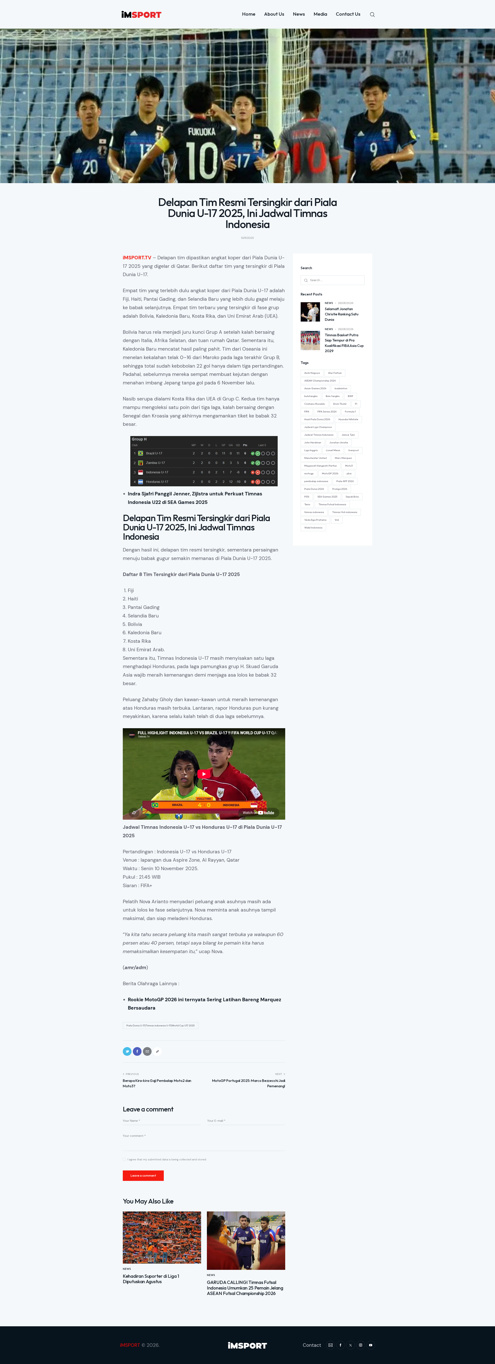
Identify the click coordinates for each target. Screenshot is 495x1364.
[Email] (147, 1051)
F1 (356, 403)
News (127, 1269)
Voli (337, 519)
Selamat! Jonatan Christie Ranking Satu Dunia (341, 314)
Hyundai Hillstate (348, 419)
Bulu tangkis (333, 396)
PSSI (306, 496)
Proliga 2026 (339, 488)
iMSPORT (130, 1345)
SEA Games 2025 (327, 496)
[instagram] (360, 1345)
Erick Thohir (340, 403)
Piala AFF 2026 (345, 481)
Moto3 (349, 465)
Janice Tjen (348, 434)
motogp (309, 473)
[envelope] (330, 1345)
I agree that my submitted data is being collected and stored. (167, 1159)
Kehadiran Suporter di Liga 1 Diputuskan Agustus (151, 1279)
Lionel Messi (333, 450)
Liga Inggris (311, 450)
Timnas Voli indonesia (344, 512)
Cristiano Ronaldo (314, 403)
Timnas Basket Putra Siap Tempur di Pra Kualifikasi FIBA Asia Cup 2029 (344, 343)
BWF (350, 396)
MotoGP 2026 (330, 473)
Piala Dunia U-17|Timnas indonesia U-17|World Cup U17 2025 (160, 1025)
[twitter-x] (350, 1345)
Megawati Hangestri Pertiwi (320, 465)
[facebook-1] (340, 1345)
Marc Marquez (343, 457)
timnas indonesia (314, 512)
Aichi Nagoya (312, 372)
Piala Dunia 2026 (314, 488)
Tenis (307, 504)
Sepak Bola (352, 496)
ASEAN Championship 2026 (320, 380)
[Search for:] (332, 280)
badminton (341, 388)
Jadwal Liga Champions (318, 426)
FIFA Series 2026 (327, 411)
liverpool (353, 450)
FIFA (306, 411)
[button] (157, 1051)
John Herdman (312, 442)
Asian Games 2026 (315, 388)
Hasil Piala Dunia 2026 (317, 419)
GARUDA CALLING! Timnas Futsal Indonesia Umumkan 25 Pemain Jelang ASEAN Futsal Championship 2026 (245, 1287)
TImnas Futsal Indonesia (332, 504)
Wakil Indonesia (313, 527)
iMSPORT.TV (137, 257)
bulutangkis (310, 396)
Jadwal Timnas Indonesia (318, 434)
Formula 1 (350, 411)
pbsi (349, 473)
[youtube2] (370, 1345)
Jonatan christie (338, 442)
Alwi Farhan (335, 372)
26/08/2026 (345, 303)
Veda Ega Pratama (315, 519)
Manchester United (315, 457)
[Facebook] (137, 1051)
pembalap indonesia (316, 481)
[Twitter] (127, 1051)
